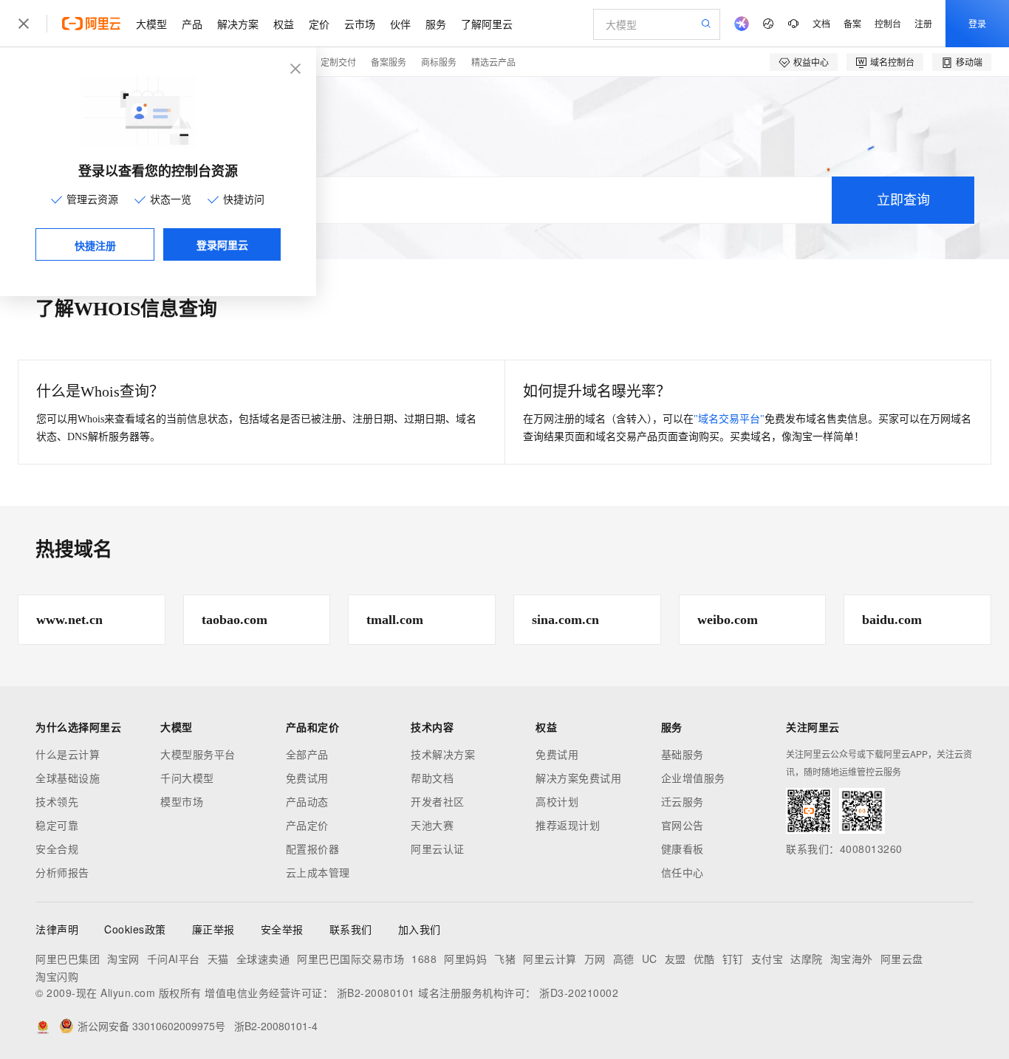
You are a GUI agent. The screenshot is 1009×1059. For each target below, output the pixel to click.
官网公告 (682, 825)
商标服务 (438, 61)
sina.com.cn (565, 619)
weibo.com (727, 619)
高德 (624, 958)
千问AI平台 (173, 958)
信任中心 (682, 872)
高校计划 (557, 801)
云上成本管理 (318, 872)
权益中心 (811, 61)
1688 (424, 958)
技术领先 (56, 801)
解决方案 (238, 23)
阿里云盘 (901, 958)
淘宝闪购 (56, 976)
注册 (923, 23)
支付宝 (767, 958)
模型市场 (181, 801)
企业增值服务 (693, 777)
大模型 (151, 23)
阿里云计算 (550, 958)
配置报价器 (313, 848)
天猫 (218, 958)
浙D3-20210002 (578, 992)
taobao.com (234, 619)
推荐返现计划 (568, 825)
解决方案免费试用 (578, 777)
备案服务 (388, 61)
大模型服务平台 (198, 754)
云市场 (359, 23)
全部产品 (307, 754)
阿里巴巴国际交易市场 (350, 958)
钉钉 (733, 958)
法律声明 (56, 929)
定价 (319, 23)
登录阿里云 (222, 244)
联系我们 (350, 929)
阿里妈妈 (465, 958)
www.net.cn (69, 619)
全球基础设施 (67, 777)
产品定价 (307, 825)
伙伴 (400, 23)
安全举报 (282, 929)
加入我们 (419, 929)
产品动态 (307, 801)
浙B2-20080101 (376, 992)
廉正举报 (213, 929)
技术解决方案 (443, 754)
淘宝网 (123, 958)
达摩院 (806, 958)
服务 (435, 23)
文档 (821, 23)
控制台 (888, 23)
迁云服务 (682, 801)
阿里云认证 (438, 848)
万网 (595, 958)
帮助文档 (432, 777)
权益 (283, 23)
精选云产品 (493, 61)
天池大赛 (432, 825)
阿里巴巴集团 (67, 958)
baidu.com (892, 619)
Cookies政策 (135, 929)
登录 (977, 23)
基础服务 (682, 754)
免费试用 (307, 777)
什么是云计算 (67, 754)
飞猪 (505, 958)
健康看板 (682, 848)
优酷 (704, 958)
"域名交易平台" (729, 419)
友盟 (675, 958)
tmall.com (394, 619)
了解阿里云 (487, 23)
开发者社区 (438, 801)
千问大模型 (187, 777)
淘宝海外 (851, 958)
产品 (192, 23)
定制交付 (338, 61)
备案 (852, 23)
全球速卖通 (263, 958)
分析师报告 (62, 872)
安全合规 (56, 848)
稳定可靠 (56, 825)
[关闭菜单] (23, 23)
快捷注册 (95, 245)
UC (649, 958)
